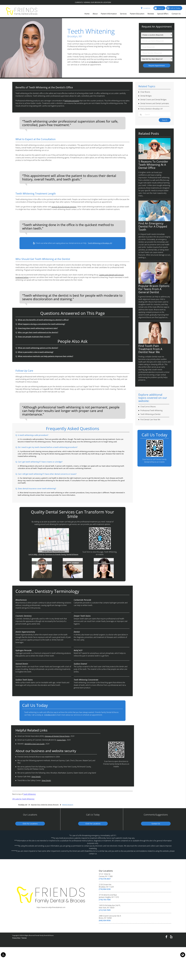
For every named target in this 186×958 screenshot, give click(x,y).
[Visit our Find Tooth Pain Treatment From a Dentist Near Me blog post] (154, 343)
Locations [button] (146, 8)
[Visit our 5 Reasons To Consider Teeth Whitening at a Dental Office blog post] (154, 159)
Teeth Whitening (29, 794)
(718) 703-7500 (105, 899)
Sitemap (24, 938)
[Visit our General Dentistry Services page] (104, 577)
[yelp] (171, 937)
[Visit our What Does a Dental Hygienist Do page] (73, 577)
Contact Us (156, 824)
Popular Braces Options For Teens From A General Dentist (153, 289)
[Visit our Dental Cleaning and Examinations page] (42, 577)
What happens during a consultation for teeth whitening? (41, 324)
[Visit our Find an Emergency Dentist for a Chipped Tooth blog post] (154, 220)
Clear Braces (145, 92)
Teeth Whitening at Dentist (150, 414)
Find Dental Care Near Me (150, 419)
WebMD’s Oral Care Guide (35, 744)
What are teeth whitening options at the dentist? (38, 348)
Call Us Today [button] (175, 8)
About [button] (95, 14)
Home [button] (86, 14)
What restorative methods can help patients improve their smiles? (45, 356)
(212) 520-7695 (105, 910)
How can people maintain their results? (34, 336)
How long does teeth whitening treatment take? (38, 328)
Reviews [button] (151, 14)
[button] (3, 954)
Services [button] (123, 14)
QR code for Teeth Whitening (23, 799)
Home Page (61, 740)
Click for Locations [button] (30, 824)
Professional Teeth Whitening (151, 410)
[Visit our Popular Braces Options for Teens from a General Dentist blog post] (154, 283)
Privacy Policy (16, 938)
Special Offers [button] (162, 14)
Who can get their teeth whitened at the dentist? (38, 332)
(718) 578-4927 (105, 879)
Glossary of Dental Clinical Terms (57, 736)
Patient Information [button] (109, 14)
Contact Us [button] (176, 14)
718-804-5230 (49, 715)
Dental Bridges (146, 96)
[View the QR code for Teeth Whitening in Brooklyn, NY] (100, 549)
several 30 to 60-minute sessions (64, 206)
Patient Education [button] (137, 14)
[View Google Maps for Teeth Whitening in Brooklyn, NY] (53, 552)
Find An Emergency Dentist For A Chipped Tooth (152, 226)
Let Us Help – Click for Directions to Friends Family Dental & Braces (53, 554)
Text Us (160, 8)
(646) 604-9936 (105, 920)
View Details (36, 776)
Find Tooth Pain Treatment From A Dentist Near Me (150, 349)
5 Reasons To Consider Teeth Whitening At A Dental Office (153, 165)
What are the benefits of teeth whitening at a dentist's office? (43, 320)
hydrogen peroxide (71, 100)
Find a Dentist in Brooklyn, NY (151, 109)
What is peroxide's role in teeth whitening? (35, 352)
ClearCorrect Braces (148, 406)
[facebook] (166, 937)
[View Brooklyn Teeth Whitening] (31, 77)
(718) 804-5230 (95, 62)
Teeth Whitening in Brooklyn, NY (100, 243)
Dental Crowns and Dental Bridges (153, 99)
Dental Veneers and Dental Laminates (154, 103)
